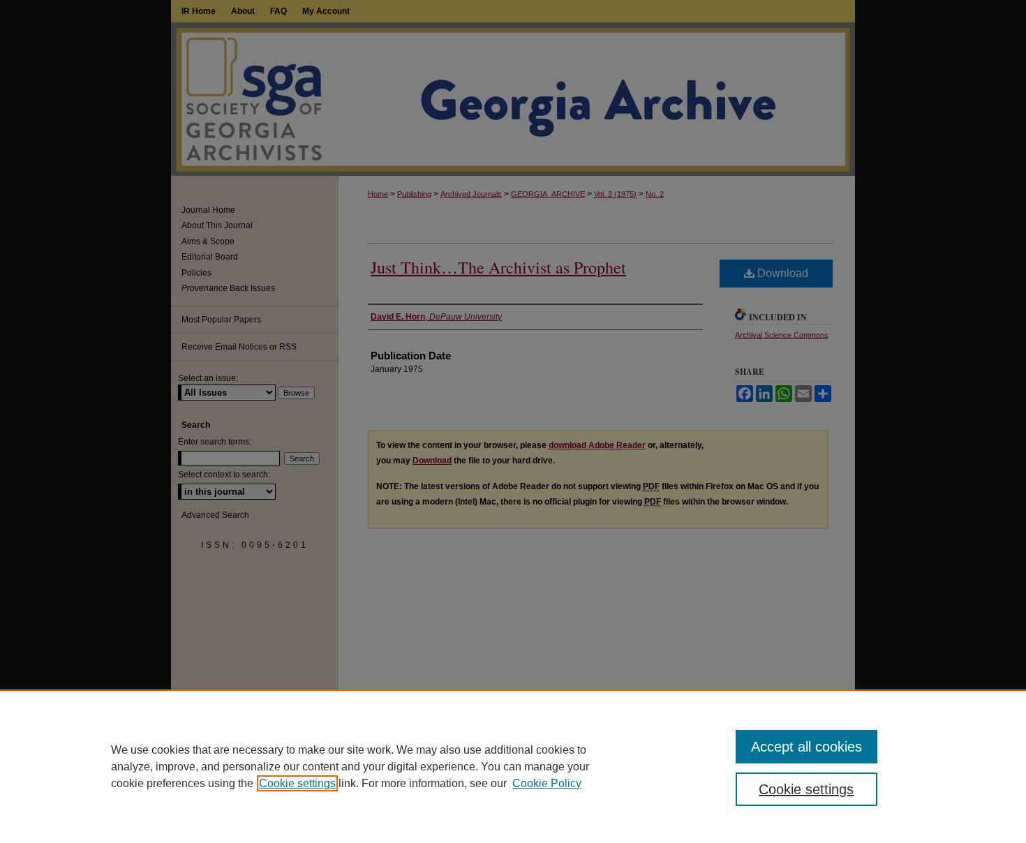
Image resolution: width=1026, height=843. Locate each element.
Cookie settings (297, 783)
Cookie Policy (546, 783)
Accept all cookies (806, 746)
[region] (513, 766)
